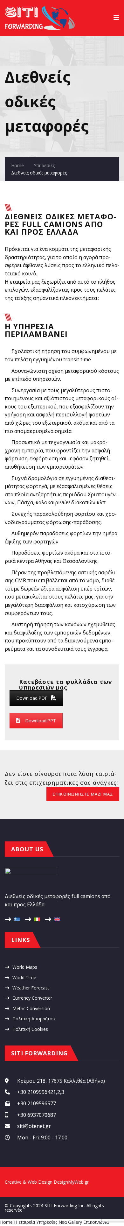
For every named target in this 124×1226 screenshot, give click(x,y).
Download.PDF (31, 698)
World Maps (24, 967)
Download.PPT (40, 721)
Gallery (75, 1222)
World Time (24, 977)
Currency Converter (32, 998)
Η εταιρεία (24, 1222)
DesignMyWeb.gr (71, 1182)
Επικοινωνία (96, 1222)
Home (17, 165)
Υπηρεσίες (44, 165)
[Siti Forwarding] (40, 10)
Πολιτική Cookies (30, 1029)
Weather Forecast (30, 988)
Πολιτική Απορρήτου (33, 1019)
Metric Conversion (31, 1008)
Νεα (63, 1222)
